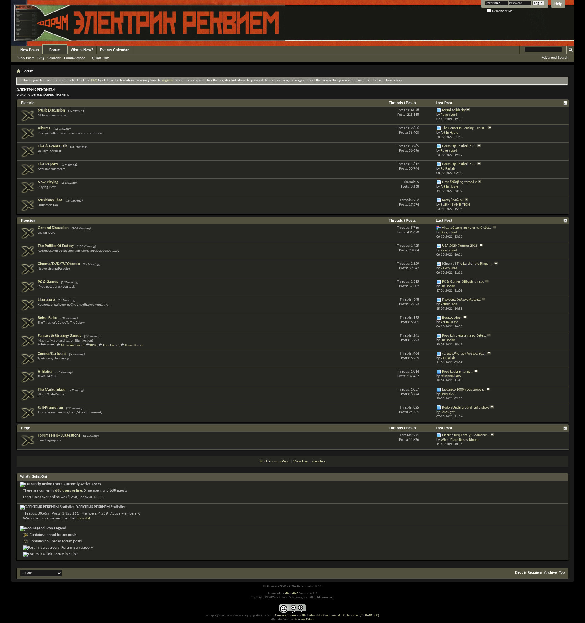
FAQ (40, 58)
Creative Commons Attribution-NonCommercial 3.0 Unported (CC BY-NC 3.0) (327, 615)
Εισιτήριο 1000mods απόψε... (464, 389)
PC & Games (48, 282)
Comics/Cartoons (52, 354)
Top (562, 573)
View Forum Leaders (309, 461)
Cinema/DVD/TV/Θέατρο (59, 264)
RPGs (93, 345)
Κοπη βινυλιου (453, 200)
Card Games (111, 345)
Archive (550, 573)
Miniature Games (72, 345)
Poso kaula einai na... (457, 371)
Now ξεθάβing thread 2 (459, 182)
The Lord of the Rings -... (475, 264)
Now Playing (48, 182)
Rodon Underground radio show (465, 407)
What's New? (82, 50)
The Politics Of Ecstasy (56, 246)
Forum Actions (74, 58)
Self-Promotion (50, 408)
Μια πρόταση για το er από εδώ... (466, 228)
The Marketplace (52, 390)
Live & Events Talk (52, 146)
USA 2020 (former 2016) (460, 246)
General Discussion (53, 228)
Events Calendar (114, 50)
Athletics (45, 372)
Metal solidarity (454, 110)
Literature (46, 300)
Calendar (54, 58)
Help (558, 4)
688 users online (68, 491)
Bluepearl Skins (304, 619)
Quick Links (101, 58)
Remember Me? (502, 10)
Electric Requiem (528, 573)
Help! (25, 428)
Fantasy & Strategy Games (59, 336)
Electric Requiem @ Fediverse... (466, 435)
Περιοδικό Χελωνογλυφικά (461, 300)
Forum (55, 50)
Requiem (29, 220)
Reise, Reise (47, 318)
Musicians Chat (50, 200)
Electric (27, 103)
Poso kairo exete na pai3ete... (464, 336)
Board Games (134, 345)
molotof (83, 518)
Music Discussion (51, 110)
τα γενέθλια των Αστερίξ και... (464, 354)
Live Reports (48, 164)
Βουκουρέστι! (452, 318)
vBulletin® (292, 593)
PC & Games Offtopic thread (463, 282)
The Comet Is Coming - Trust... (464, 128)
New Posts (29, 50)
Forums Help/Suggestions (59, 435)
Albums (44, 128)
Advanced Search (555, 57)
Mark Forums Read (274, 461)
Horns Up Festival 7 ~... (459, 146)
